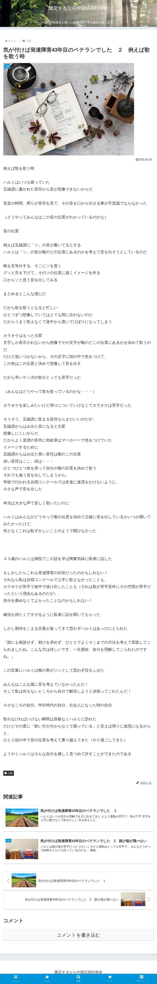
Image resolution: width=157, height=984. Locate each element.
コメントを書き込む (78, 935)
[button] (145, 704)
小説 (10, 773)
